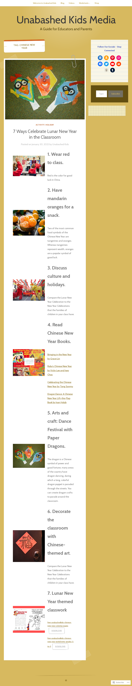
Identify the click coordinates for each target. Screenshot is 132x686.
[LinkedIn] (100, 57)
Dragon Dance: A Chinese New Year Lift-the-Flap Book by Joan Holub (60, 398)
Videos (72, 3)
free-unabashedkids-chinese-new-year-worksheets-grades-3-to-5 (60, 642)
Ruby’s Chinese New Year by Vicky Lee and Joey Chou (59, 370)
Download (57, 630)
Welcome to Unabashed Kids (44, 3)
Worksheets (84, 3)
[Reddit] (118, 64)
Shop (97, 3)
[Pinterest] (112, 57)
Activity (40, 125)
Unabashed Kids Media (66, 19)
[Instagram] (118, 57)
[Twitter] (106, 64)
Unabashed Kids (60, 144)
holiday (50, 125)
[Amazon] (106, 57)
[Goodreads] (106, 70)
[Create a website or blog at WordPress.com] (66, 680)
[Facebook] (100, 64)
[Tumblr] (112, 70)
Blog (62, 3)
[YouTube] (112, 64)
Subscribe (115, 94)
